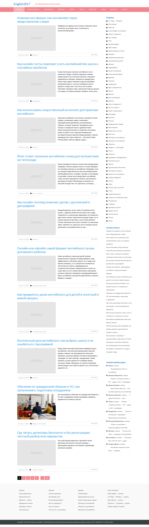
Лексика (61, 9)
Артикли (111, 64)
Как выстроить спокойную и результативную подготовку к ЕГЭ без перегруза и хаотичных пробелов (118, 339)
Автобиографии (113, 44)
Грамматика (48, 9)
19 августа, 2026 (23, 101)
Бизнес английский (114, 71)
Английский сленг (54, 497)
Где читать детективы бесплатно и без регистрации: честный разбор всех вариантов (53, 434)
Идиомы (111, 101)
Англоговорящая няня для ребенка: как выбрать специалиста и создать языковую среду (118, 349)
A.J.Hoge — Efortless (115, 21)
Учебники (111, 204)
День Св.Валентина (114, 87)
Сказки (110, 181)
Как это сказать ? (37, 193)
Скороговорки (82, 493)
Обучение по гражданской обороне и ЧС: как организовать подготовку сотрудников (48, 388)
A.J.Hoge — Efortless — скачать (118, 497)
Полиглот (93, 9)
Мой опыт (35, 55)
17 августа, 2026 (23, 193)
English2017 (22, 4)
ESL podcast (112, 24)
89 (47, 478)
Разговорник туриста (115, 171)
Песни (110, 151)
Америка (111, 54)
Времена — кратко (25, 500)
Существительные (114, 194)
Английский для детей (39, 285)
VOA (109, 41)
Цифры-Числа (113, 211)
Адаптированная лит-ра (116, 51)
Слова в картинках (55, 493)
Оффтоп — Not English (116, 147)
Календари (112, 114)
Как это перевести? (114, 104)
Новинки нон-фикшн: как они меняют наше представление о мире (47, 19)
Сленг (110, 184)
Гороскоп (111, 81)
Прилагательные (114, 161)
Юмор (110, 221)
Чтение (72, 9)
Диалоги (114, 9)
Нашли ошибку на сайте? (116, 506)
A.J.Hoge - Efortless (38, 470)
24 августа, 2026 (23, 55)
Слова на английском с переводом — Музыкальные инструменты (119, 415)
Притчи (110, 164)
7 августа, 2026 (23, 470)
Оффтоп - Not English (39, 424)
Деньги (110, 91)
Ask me (124, 9)
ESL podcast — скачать (115, 500)
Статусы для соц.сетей (116, 187)
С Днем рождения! (114, 177)
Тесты (81, 9)
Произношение (33, 9)
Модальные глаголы (115, 131)
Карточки (111, 117)
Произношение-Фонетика (116, 167)
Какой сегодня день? (115, 111)
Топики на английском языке (118, 197)
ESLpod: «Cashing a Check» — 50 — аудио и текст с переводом (119, 405)
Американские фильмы (116, 57)
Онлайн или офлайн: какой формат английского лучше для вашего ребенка (118, 270)
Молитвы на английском (116, 137)
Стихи (110, 191)
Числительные (113, 214)
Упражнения (112, 201)
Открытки (111, 144)
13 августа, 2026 (23, 331)
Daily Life (35, 377)
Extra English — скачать (115, 493)
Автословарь (112, 47)
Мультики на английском (116, 141)
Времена (111, 77)
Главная (19, 9)
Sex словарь (112, 37)
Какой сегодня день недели (87, 500)
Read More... (95, 55)
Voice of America (113, 490)
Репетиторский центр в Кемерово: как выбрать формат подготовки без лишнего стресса (118, 329)
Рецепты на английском (116, 174)
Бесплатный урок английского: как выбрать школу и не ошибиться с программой (117, 287)
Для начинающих (114, 97)
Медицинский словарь (115, 124)
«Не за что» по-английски (57, 510)
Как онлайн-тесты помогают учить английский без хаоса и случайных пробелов (117, 241)
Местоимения (113, 127)
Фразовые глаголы (114, 207)
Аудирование (36, 101)
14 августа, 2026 (23, 285)
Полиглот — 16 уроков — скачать (119, 503)
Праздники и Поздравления (117, 157)
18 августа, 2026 (23, 147)
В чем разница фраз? (115, 74)
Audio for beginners (114, 34)
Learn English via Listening (117, 31)
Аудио (103, 9)
